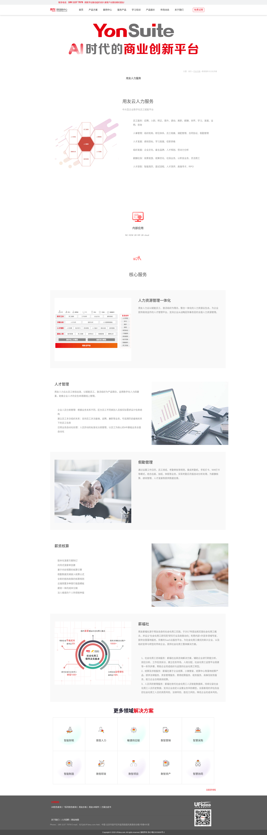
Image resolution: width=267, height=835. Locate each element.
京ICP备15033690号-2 (156, 832)
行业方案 (197, 71)
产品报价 (150, 10)
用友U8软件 (94, 807)
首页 (81, 10)
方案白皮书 (106, 807)
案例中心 (107, 10)
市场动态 (164, 10)
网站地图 (75, 820)
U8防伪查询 (56, 807)
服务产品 (121, 10)
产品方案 (93, 10)
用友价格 (83, 807)
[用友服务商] (58, 10)
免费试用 (198, 10)
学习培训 (136, 10)
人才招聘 (65, 820)
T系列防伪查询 (70, 807)
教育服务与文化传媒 (209, 71)
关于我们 (179, 10)
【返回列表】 (211, 790)
